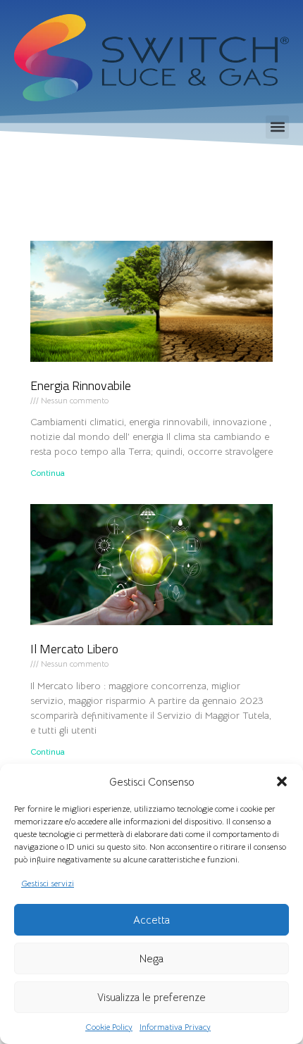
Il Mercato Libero (74, 648)
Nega (151, 958)
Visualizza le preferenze (151, 997)
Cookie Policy (108, 1026)
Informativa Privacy (175, 1026)
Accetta (151, 919)
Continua (47, 472)
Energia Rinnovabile (80, 385)
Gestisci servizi (47, 883)
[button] (282, 781)
